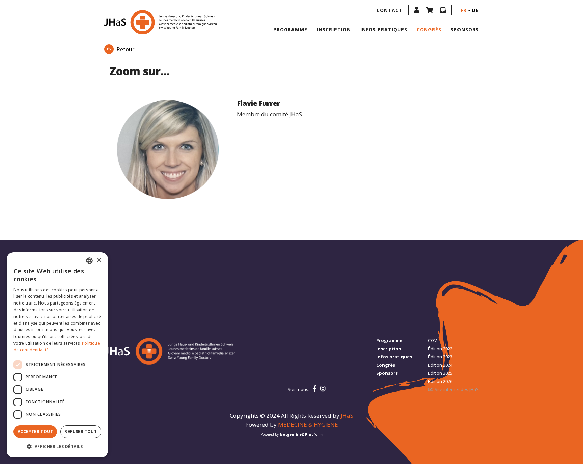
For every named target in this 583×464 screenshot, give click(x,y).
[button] (416, 9)
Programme (290, 29)
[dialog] (57, 354)
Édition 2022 (440, 349)
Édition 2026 (440, 381)
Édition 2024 (440, 365)
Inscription (334, 29)
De (475, 10)
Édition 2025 (440, 373)
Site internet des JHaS (457, 389)
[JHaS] (147, 22)
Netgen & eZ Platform (301, 434)
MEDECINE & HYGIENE (308, 424)
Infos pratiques (383, 29)
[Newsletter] (443, 9)
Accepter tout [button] (35, 431)
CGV (432, 340)
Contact (389, 10)
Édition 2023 (440, 357)
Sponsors (465, 29)
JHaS (347, 415)
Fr (464, 10)
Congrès (429, 29)
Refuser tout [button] (80, 431)
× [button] (98, 260)
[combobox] (89, 260)
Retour (125, 49)
